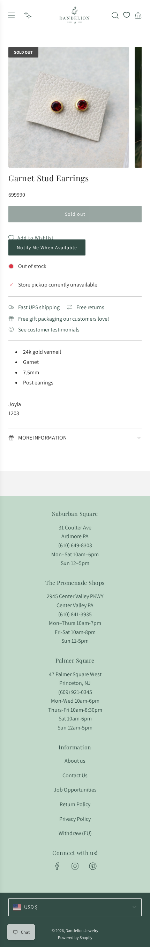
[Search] (115, 15)
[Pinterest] (92, 866)
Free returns (90, 307)
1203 (13, 413)
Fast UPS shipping (39, 307)
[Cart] (138, 15)
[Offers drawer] (28, 15)
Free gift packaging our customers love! (63, 318)
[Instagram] (75, 866)
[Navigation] (11, 15)
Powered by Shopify (75, 937)
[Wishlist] (126, 15)
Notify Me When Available (47, 247)
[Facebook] (57, 866)
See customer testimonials (49, 329)
